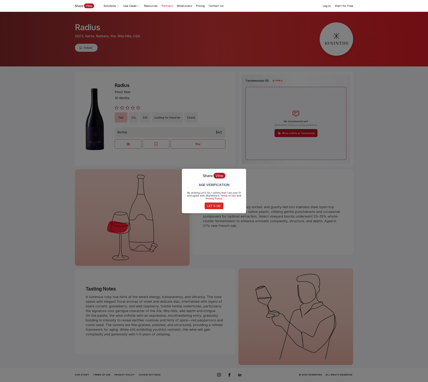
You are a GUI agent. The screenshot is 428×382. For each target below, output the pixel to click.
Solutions (109, 6)
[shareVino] (84, 5)
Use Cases (130, 6)
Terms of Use (228, 195)
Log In (327, 6)
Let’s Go (214, 206)
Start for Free (344, 6)
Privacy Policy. (214, 198)
